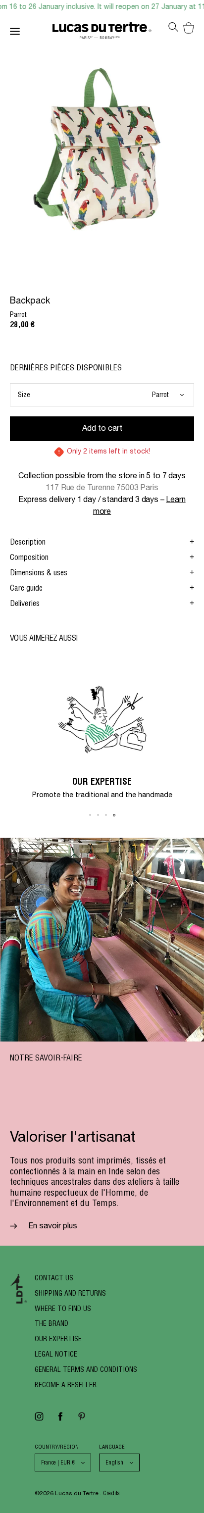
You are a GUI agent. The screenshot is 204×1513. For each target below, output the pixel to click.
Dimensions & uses (38, 572)
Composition (29, 557)
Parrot (160, 394)
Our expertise (58, 1338)
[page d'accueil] (102, 33)
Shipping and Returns (70, 1293)
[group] (102, 733)
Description (28, 542)
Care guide (26, 588)
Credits (111, 1493)
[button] (90, 815)
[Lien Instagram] (39, 1419)
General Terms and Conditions (86, 1369)
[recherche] (173, 30)
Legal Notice (56, 1354)
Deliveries (25, 603)
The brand (51, 1323)
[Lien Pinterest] (81, 1419)
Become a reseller (66, 1384)
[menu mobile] (31, 33)
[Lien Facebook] (60, 1419)
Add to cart (102, 429)
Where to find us (63, 1308)
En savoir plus (51, 1227)
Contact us (54, 1277)
